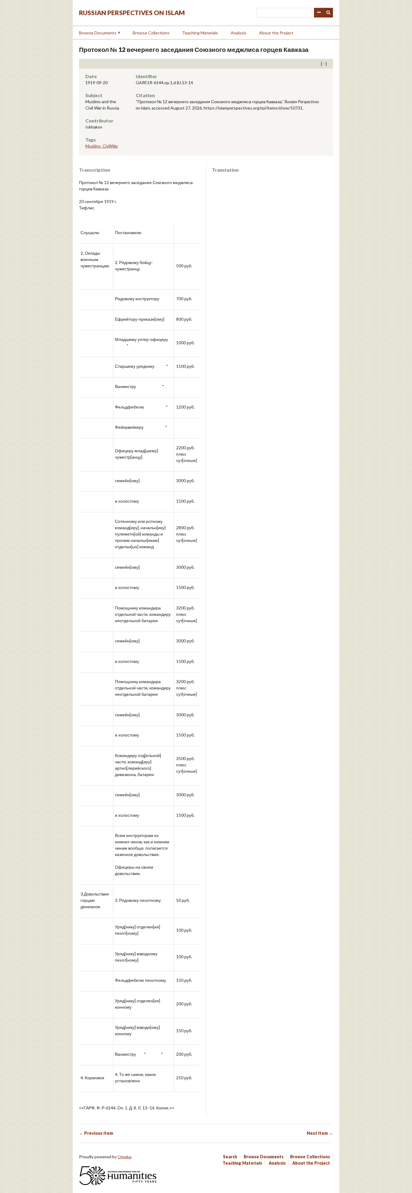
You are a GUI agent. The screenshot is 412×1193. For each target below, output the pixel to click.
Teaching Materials (200, 32)
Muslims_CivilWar (101, 145)
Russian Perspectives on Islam (132, 12)
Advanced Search (319, 12)
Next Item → (320, 1133)
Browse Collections (151, 32)
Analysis (238, 32)
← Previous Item (96, 1133)
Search (328, 12)
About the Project (276, 32)
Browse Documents (97, 32)
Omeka (124, 1156)
